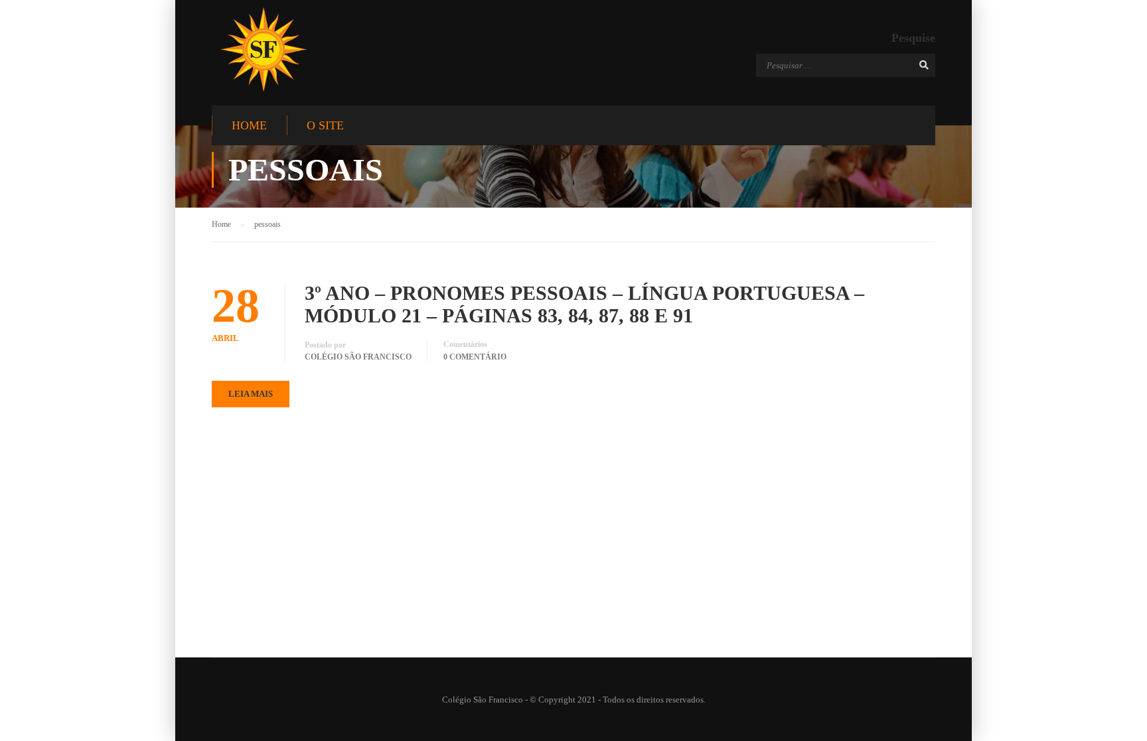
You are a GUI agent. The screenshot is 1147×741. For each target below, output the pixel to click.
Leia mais (250, 394)
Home (249, 125)
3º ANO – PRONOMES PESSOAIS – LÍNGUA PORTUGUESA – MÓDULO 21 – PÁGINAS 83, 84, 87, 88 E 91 (584, 304)
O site (325, 125)
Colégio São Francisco (358, 357)
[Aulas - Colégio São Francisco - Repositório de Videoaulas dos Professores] (263, 49)
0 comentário (474, 357)
